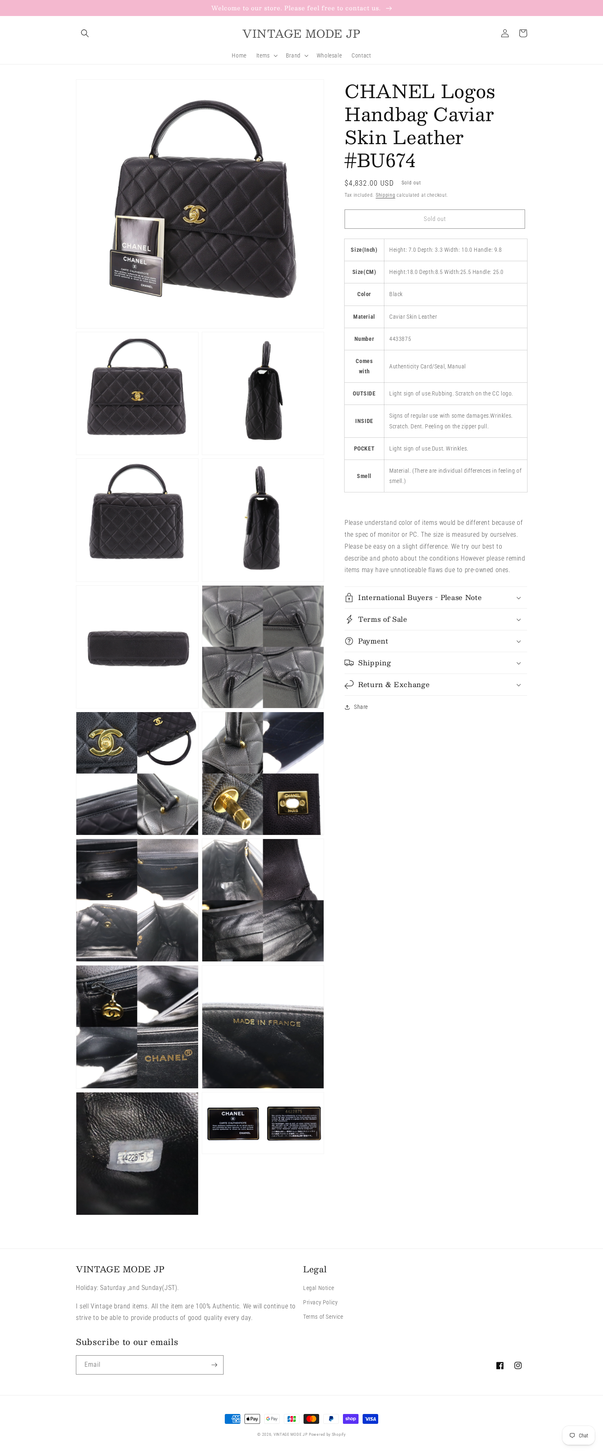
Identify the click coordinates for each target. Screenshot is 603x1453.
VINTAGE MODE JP (291, 1434)
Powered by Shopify (327, 1434)
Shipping (385, 195)
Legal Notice (318, 1288)
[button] (85, 33)
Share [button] (361, 707)
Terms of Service (323, 1316)
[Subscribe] (214, 1365)
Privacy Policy (320, 1302)
